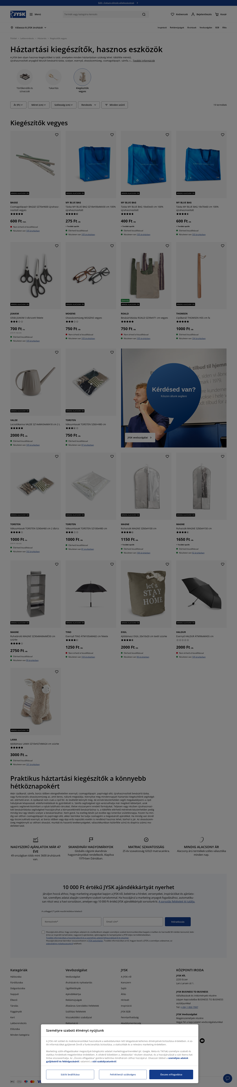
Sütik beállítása (70, 1074)
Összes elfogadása (171, 1074)
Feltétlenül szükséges (123, 1074)
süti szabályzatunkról (104, 1061)
